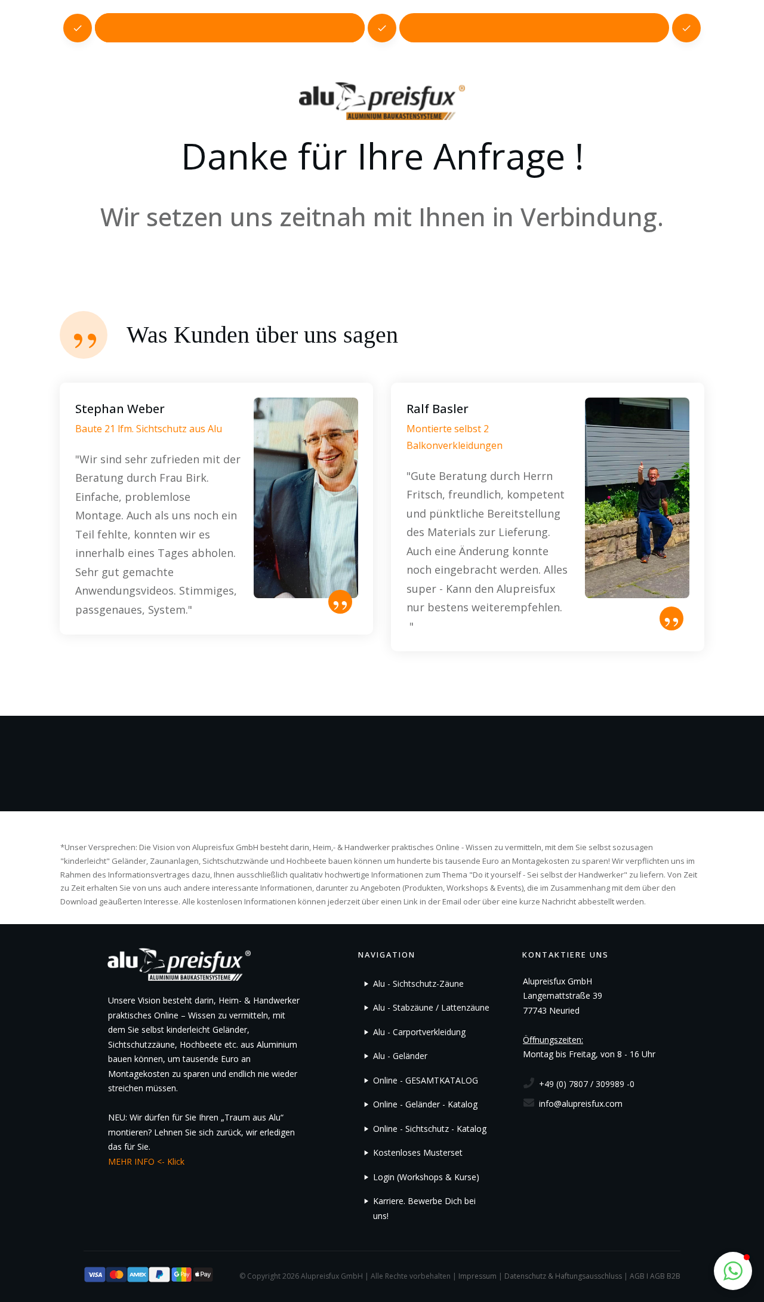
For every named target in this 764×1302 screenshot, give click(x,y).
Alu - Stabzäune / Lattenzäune (431, 1007)
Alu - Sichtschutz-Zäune (418, 983)
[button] (733, 1271)
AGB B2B (665, 1276)
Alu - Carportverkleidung (419, 1032)
